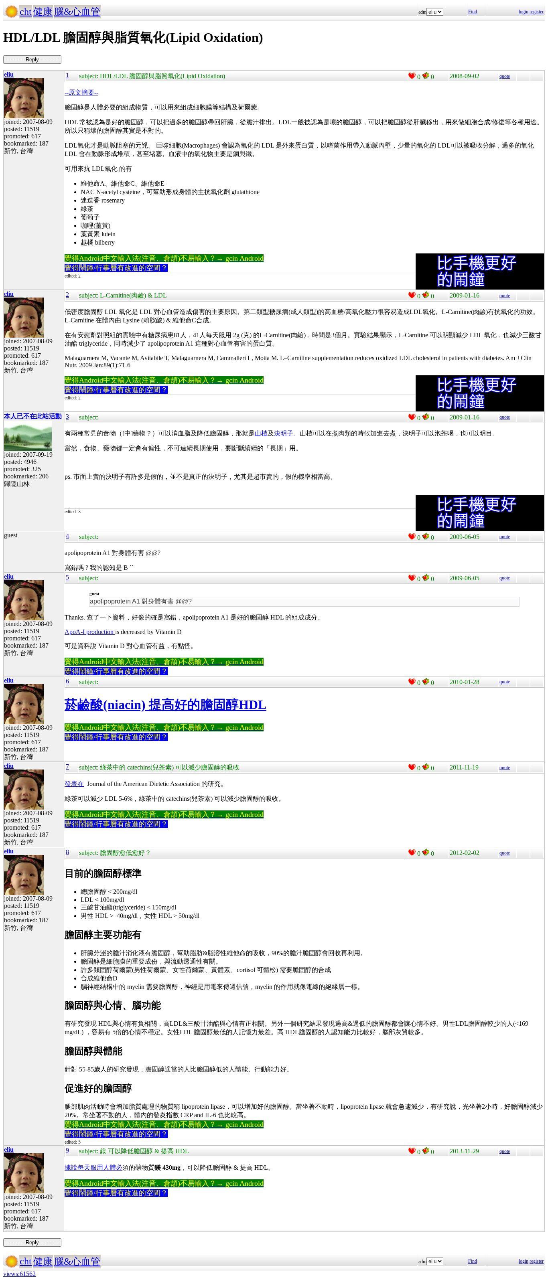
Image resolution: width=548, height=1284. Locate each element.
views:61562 (19, 1273)
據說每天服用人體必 (93, 1167)
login (523, 11)
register (537, 11)
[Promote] (412, 76)
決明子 (283, 433)
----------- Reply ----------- (32, 60)
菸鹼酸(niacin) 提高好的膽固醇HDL (165, 704)
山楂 (261, 433)
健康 (43, 11)
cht (26, 11)
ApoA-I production (90, 631)
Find (472, 11)
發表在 (74, 783)
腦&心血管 (77, 11)
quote (504, 76)
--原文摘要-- (81, 92)
